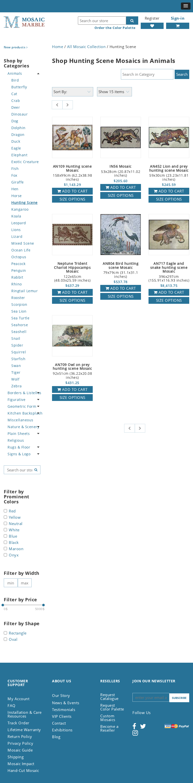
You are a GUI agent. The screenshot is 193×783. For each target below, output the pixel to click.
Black (14, 543)
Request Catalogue (109, 696)
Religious (16, 440)
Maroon (16, 549)
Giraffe (17, 182)
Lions (16, 230)
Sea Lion (18, 311)
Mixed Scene (22, 243)
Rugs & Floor (19, 447)
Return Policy (20, 736)
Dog (14, 121)
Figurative (16, 399)
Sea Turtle (20, 318)
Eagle (16, 148)
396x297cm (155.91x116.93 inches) (169, 272)
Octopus (18, 257)
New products (15, 47)
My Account (18, 698)
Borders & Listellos (24, 393)
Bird (15, 80)
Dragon (17, 134)
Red (12, 511)
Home (57, 46)
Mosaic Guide (20, 750)
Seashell (18, 331)
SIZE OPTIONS (72, 199)
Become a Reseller (109, 728)
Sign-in (178, 18)
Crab (15, 100)
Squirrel (18, 352)
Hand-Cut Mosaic (23, 770)
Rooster (18, 298)
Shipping (16, 756)
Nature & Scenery (23, 427)
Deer (15, 107)
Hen (15, 189)
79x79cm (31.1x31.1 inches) (120, 270)
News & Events (65, 702)
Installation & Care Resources (25, 714)
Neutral (16, 524)
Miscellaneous (20, 420)
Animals (15, 73)
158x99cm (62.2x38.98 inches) (72, 172)
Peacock (18, 264)
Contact (59, 723)
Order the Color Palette (115, 28)
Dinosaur (19, 114)
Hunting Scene (24, 202)
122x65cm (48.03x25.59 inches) (72, 272)
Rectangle (18, 633)
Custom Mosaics (107, 717)
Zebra (16, 386)
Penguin (18, 270)
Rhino (16, 284)
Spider (17, 345)
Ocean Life (20, 250)
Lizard (16, 236)
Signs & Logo (19, 454)
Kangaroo (19, 209)
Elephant (19, 155)
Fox (14, 175)
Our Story (61, 695)
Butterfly (19, 87)
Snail (15, 338)
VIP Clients (62, 716)
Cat (14, 94)
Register (152, 18)
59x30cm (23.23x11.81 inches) (169, 172)
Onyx (14, 555)
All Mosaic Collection (86, 46)
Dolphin (18, 128)
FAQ (12, 705)
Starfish (18, 359)
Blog (56, 736)
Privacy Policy (20, 743)
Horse (16, 196)
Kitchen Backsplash (25, 413)
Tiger (16, 372)
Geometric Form (22, 406)
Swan (16, 365)
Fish (15, 168)
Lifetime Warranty (24, 729)
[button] (185, 6)
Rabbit (17, 277)
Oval (13, 640)
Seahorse (19, 325)
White (14, 530)
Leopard (18, 223)
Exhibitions (62, 729)
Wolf (15, 379)
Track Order (18, 722)
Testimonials (63, 709)
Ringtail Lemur (24, 291)
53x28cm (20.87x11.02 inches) (120, 171)
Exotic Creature (25, 162)
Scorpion (19, 304)
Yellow (15, 517)
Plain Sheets (19, 433)
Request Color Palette (112, 707)
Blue (13, 536)
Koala (16, 216)
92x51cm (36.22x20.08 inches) (72, 371)
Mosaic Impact (21, 763)
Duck (15, 141)
